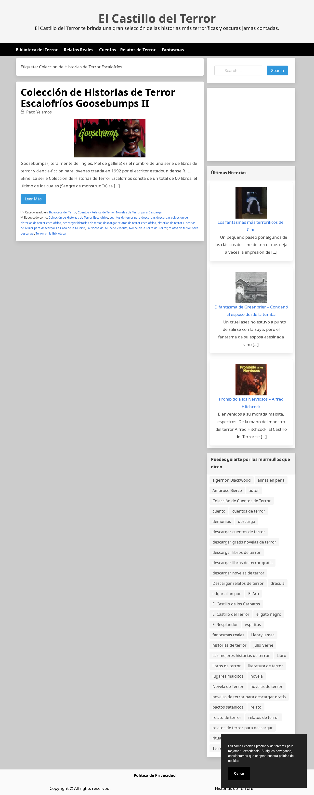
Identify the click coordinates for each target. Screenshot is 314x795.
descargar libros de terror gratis (242, 562)
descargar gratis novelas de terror (244, 542)
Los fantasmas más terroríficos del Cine (251, 226)
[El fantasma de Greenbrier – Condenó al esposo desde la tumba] (251, 287)
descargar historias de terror (82, 223)
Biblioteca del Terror (37, 50)
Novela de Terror (228, 686)
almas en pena (271, 480)
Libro (281, 655)
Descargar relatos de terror (238, 583)
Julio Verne (263, 645)
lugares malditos (228, 676)
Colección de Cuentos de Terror (241, 500)
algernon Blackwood (231, 480)
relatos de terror (263, 717)
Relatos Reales (78, 50)
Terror (218, 748)
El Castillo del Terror (157, 18)
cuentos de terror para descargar (132, 217)
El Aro (253, 593)
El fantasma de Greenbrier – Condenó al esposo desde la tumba (251, 310)
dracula (278, 583)
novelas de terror (266, 686)
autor (254, 490)
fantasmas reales (228, 635)
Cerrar (239, 773)
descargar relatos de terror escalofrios (129, 223)
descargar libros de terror (236, 552)
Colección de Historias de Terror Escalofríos (78, 217)
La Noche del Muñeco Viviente (107, 228)
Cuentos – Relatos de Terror (127, 50)
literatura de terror (265, 666)
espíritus (253, 624)
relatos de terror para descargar (242, 727)
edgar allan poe (226, 593)
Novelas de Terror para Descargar (139, 212)
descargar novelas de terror (238, 573)
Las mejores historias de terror (241, 655)
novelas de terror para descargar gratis (249, 696)
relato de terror (226, 717)
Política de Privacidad (155, 775)
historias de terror (169, 223)
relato (256, 707)
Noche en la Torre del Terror (148, 228)
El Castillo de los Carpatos (236, 604)
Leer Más (33, 199)
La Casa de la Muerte (70, 228)
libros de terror (226, 666)
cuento (218, 511)
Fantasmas (173, 50)
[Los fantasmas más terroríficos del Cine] (251, 203)
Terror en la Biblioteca (51, 233)
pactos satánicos (228, 707)
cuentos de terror (248, 511)
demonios (221, 521)
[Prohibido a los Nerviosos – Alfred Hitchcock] (251, 379)
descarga (246, 521)
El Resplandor (225, 624)
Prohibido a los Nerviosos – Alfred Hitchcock (251, 402)
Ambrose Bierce (227, 490)
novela (256, 676)
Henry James (263, 635)
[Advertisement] (251, 124)
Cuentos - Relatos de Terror (96, 212)
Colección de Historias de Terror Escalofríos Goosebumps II (98, 97)
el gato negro (268, 614)
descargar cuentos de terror (238, 531)
